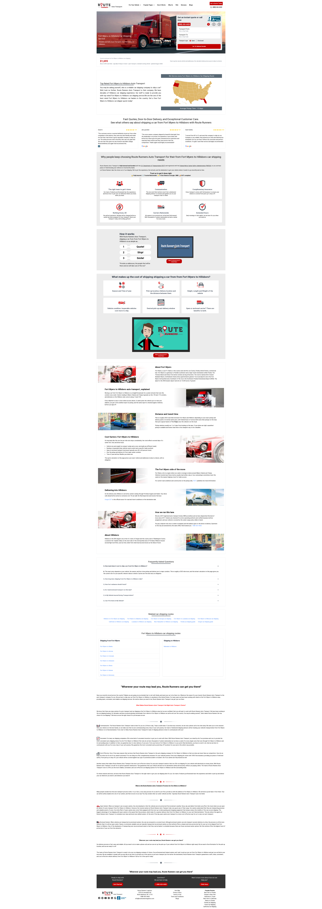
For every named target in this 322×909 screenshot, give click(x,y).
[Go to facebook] (99, 898)
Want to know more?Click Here (174, 261)
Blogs (191, 5)
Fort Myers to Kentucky (107, 675)
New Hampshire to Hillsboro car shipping (166, 622)
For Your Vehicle (134, 5)
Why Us (170, 5)
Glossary (183, 5)
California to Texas (209, 896)
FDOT (195, 481)
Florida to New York (210, 894)
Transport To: (183, 35)
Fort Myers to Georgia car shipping (161, 619)
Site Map (177, 890)
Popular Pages (148, 5)
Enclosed (200, 40)
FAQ (177, 5)
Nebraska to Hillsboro (170, 646)
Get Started (117, 884)
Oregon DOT (108, 499)
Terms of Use (177, 894)
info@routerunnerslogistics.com (144, 898)
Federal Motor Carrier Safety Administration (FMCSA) (195, 166)
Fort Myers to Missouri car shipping (208, 619)
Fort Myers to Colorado (107, 656)
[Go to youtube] (105, 898)
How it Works (161, 5)
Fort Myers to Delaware (107, 661)
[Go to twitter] (102, 898)
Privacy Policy (177, 892)
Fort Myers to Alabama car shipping (137, 619)
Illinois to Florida (210, 900)
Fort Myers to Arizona (106, 651)
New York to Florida (210, 892)
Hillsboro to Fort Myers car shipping (114, 619)
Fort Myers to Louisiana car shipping (184, 619)
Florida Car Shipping (210, 902)
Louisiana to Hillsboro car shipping (141, 622)
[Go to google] (115, 898)
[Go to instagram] (109, 898)
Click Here (204, 884)
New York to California (209, 898)
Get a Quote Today (216, 3)
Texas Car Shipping (209, 904)
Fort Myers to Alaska (106, 646)
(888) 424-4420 (184, 24)
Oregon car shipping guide (205, 622)
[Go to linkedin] (112, 898)
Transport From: (184, 29)
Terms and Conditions (177, 896)
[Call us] (211, 7)
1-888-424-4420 (197, 525)
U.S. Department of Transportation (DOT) (153, 166)
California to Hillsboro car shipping (119, 622)
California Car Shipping (209, 906)
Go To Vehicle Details (199, 46)
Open (193, 40)
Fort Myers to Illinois (106, 665)
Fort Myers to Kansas (106, 670)
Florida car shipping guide (188, 622)
